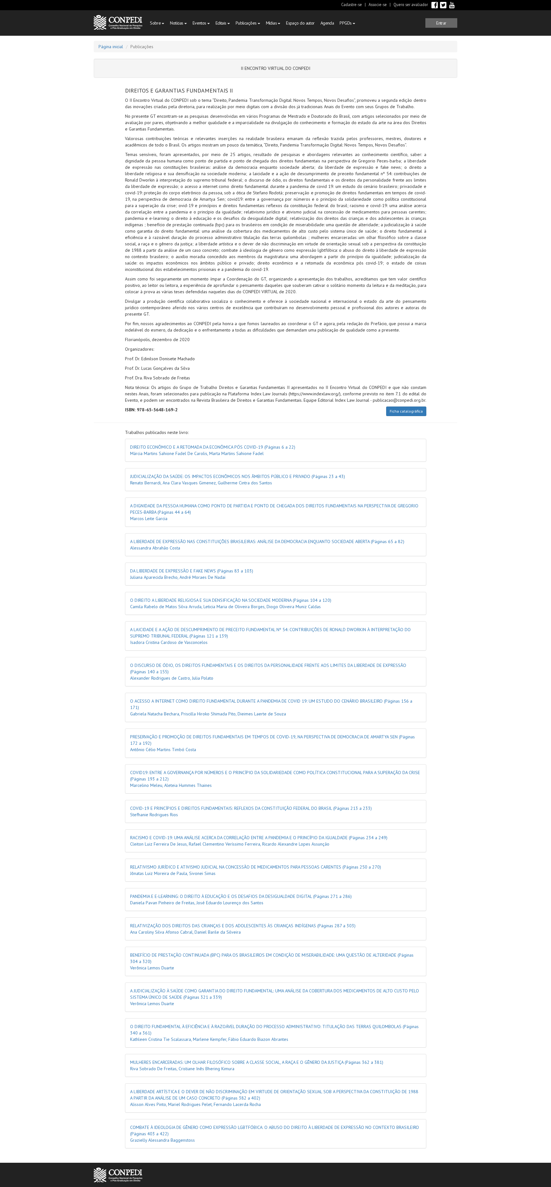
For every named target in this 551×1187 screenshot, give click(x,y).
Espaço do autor (300, 23)
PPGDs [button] (346, 23)
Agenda (327, 23)
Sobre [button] (156, 23)
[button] (441, 23)
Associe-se (378, 4)
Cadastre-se (351, 4)
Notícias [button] (177, 23)
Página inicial (111, 46)
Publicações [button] (247, 23)
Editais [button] (222, 23)
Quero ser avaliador (410, 4)
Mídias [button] (272, 23)
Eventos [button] (200, 23)
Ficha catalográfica (406, 411)
